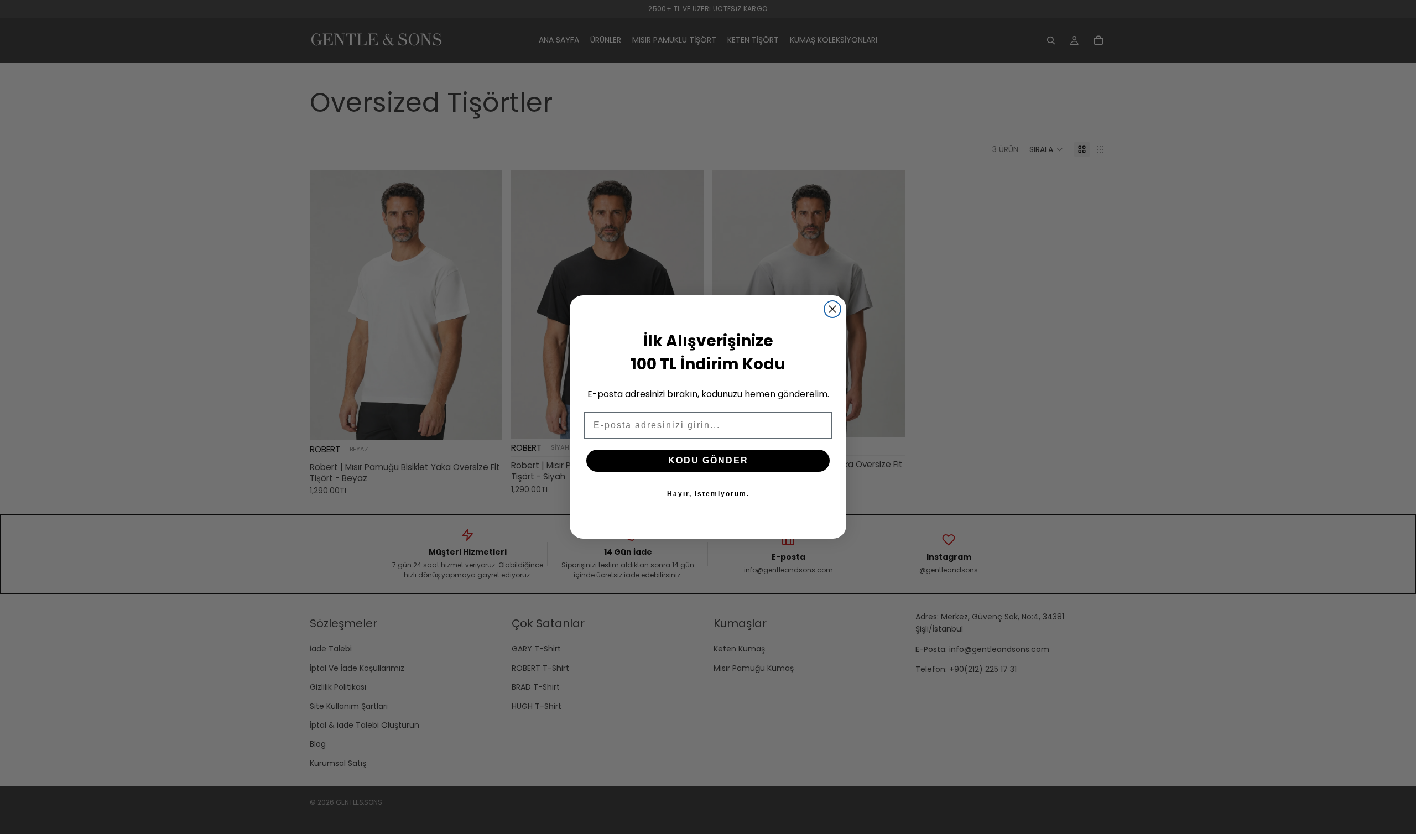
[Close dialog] (832, 309)
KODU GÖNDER (708, 460)
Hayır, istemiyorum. (708, 494)
